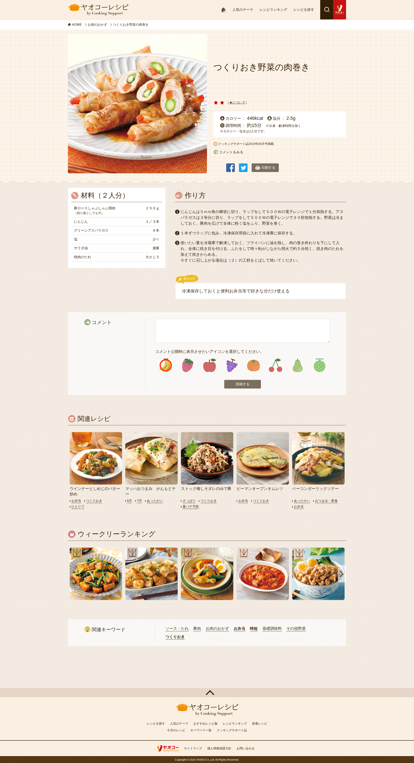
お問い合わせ (246, 748)
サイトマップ (193, 748)
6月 (129, 500)
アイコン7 (297, 365)
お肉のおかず (217, 628)
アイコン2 (187, 365)
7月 (139, 500)
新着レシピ (259, 723)
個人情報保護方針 (219, 748)
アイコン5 (253, 365)
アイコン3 (209, 365)
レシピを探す (303, 9)
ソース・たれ (177, 628)
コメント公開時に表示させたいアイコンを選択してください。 (209, 351)
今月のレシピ (176, 730)
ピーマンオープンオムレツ (260, 489)
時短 (254, 628)
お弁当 (76, 500)
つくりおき (94, 500)
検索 (326, 9)
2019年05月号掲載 (261, 143)
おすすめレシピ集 (205, 723)
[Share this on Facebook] (230, 165)
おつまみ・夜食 (326, 500)
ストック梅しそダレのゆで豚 (206, 489)
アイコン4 (231, 365)
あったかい (155, 500)
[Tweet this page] (243, 165)
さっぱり (189, 500)
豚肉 (197, 628)
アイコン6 (275, 365)
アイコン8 (319, 365)
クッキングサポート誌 (232, 730)
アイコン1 (165, 365)
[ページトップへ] (207, 692)
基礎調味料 (272, 628)
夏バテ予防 (191, 506)
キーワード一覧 (201, 730)
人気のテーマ (242, 9)
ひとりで (77, 506)
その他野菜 (296, 628)
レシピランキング (273, 9)
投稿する (242, 384)
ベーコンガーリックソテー (315, 489)
